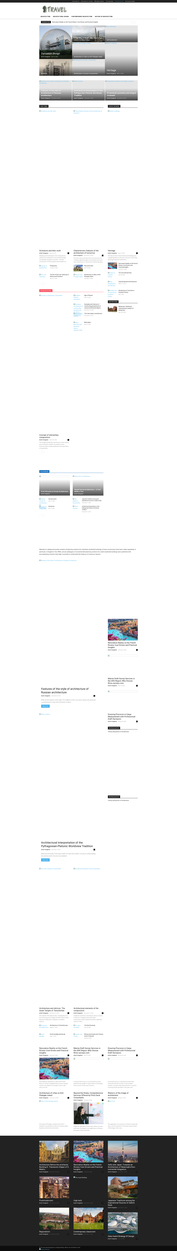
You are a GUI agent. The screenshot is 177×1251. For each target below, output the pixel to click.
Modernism (51, 506)
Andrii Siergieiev (45, 56)
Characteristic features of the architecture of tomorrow (86, 252)
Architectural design (61, 16)
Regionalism (44, 1232)
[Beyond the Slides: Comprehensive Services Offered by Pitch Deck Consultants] (88, 1113)
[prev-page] (40, 284)
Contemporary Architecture (81, 16)
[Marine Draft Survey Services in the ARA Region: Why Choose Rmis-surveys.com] (123, 665)
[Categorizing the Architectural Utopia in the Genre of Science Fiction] (88, 35)
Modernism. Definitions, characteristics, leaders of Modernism (126, 308)
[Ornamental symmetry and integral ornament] (121, 90)
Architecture (45, 16)
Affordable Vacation (99, 1)
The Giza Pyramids (89, 1025)
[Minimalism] (78, 390)
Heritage (111, 251)
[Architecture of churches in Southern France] (112, 359)
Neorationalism (52, 499)
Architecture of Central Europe (59, 1025)
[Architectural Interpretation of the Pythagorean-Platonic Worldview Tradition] (88, 90)
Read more (45, 706)
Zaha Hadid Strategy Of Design (121, 1236)
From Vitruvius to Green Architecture (54, 491)
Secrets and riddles (130, 1)
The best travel (109, 1)
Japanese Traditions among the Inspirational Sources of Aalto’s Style (121, 1202)
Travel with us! (75, 1)
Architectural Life (119, 1)
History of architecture (104, 16)
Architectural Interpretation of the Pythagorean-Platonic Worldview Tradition (90, 508)
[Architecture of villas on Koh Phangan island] (88, 52)
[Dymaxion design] (55, 42)
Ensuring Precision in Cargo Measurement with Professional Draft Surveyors (121, 716)
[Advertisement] (72, 462)
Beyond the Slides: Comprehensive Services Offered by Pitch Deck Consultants (88, 1095)
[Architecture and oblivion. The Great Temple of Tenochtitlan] (54, 937)
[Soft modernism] (121, 35)
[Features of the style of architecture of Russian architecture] (55, 90)
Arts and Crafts (88, 265)
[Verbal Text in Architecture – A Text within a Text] (88, 485)
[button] (135, 17)
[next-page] (43, 284)
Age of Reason (88, 295)
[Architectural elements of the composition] (88, 937)
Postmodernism (46, 1200)
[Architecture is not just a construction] (88, 69)
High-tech (78, 1200)
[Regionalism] (54, 1218)
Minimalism (87, 322)
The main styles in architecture (93, 313)
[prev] (132, 22)
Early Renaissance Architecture (128, 281)
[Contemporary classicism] (88, 1218)
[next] (135, 22)
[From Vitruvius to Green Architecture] (54, 485)
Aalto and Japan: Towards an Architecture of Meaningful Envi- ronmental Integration (122, 1167)
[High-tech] (88, 1187)
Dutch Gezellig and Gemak (57, 1034)
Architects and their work (50, 251)
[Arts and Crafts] (78, 268)
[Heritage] (121, 59)
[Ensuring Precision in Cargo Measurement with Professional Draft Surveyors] (123, 701)
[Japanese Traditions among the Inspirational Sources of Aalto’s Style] (123, 1187)
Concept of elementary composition (49, 436)
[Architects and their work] (54, 179)
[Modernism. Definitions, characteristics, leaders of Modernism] (112, 309)
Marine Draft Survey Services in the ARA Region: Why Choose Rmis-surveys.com (121, 680)
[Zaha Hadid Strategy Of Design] (123, 1223)
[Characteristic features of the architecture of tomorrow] (88, 179)
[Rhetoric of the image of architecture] (123, 1111)
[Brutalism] (55, 69)
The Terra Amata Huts (125, 273)
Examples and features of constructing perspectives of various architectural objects (92, 306)
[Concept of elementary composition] (54, 363)
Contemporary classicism (84, 1232)
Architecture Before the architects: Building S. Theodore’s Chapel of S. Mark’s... (54, 1167)
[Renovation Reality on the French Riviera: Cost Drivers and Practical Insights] (112, 266)
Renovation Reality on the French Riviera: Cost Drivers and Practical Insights (75, 22)
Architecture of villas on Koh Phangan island (51, 1094)
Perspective (53, 265)
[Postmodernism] (54, 1187)
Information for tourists (87, 1)
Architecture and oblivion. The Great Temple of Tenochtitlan (52, 1009)
